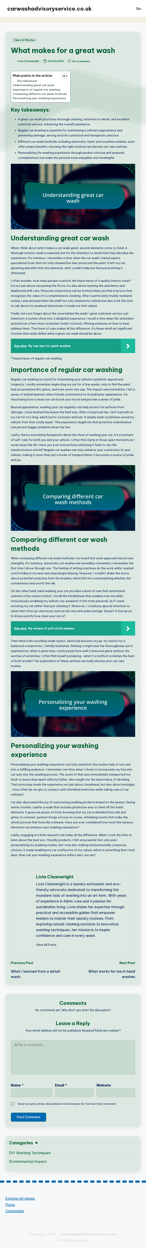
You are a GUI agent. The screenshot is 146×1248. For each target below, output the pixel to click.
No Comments (81, 61)
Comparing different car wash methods (40, 94)
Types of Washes (24, 40)
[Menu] (138, 8)
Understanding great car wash (33, 85)
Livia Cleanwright (55, 876)
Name (17, 1085)
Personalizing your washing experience (39, 98)
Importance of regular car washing (36, 89)
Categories (14, 1211)
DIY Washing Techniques (30, 1153)
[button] (46, 945)
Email (61, 1085)
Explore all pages (20, 1198)
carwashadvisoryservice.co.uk (49, 8)
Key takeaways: (27, 81)
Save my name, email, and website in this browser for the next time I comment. (67, 1103)
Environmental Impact (28, 1161)
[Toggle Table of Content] (63, 76)
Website (103, 1085)
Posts (10, 1204)
